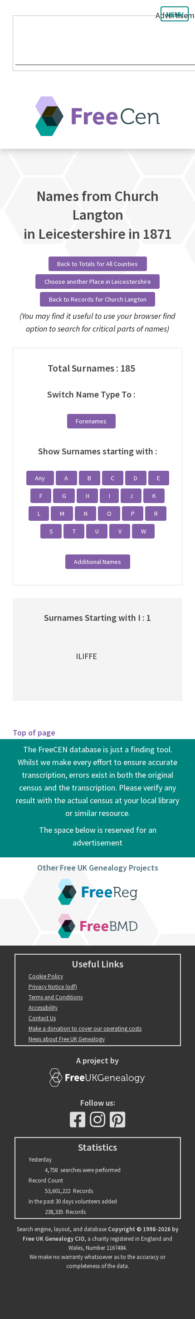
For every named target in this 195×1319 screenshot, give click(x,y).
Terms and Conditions (56, 997)
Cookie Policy (46, 976)
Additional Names (97, 562)
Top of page (34, 732)
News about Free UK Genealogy (67, 1039)
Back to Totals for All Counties (97, 264)
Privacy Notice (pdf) (53, 987)
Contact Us (42, 1018)
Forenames (91, 421)
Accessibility (43, 1008)
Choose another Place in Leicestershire (97, 281)
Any (40, 478)
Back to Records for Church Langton (97, 299)
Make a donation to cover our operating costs (85, 1028)
